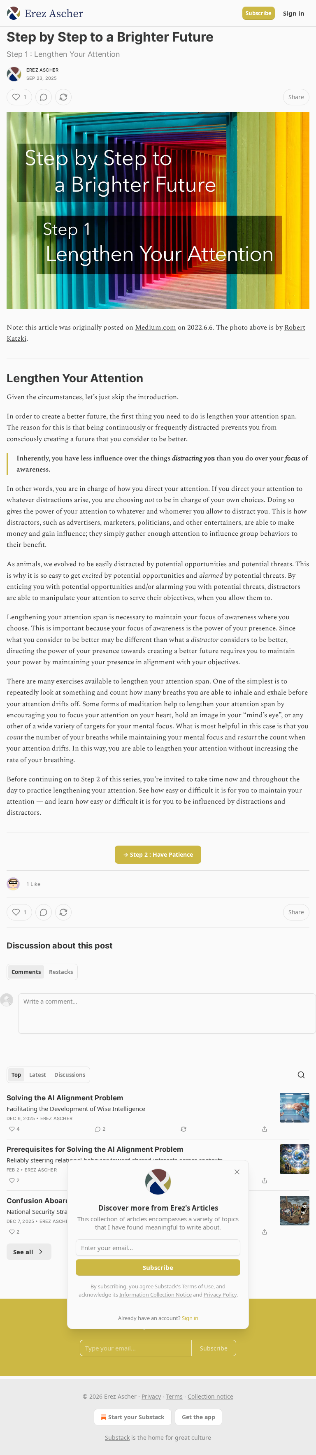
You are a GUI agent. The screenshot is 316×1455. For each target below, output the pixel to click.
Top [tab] (16, 1074)
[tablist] (42, 972)
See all (23, 1252)
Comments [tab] (26, 972)
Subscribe (259, 13)
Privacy (151, 1396)
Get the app (198, 1417)
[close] (237, 1171)
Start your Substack (136, 1417)
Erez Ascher (42, 70)
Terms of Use (198, 1286)
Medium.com (155, 327)
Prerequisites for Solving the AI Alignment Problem (95, 1149)
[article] (158, 1113)
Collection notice (210, 1396)
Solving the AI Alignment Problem (65, 1098)
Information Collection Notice (155, 1294)
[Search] (301, 1075)
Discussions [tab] (69, 1074)
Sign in (293, 13)
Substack (117, 1437)
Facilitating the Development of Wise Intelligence (76, 1108)
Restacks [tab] (61, 972)
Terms (174, 1396)
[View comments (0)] (43, 97)
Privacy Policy (220, 1294)
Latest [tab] (37, 1074)
